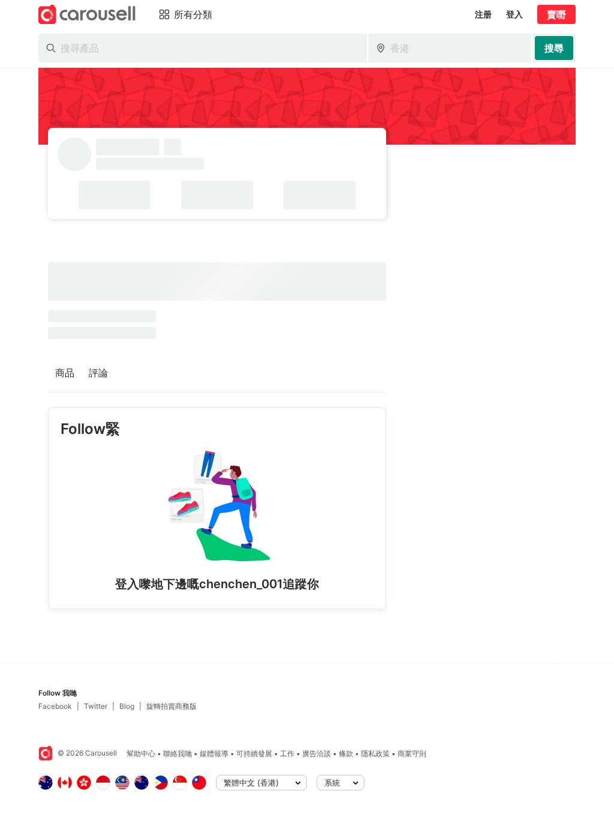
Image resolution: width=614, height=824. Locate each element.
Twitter (95, 706)
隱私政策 (375, 753)
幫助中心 (141, 753)
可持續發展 (254, 753)
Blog (126, 706)
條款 (346, 753)
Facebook (55, 706)
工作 (287, 753)
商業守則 (412, 753)
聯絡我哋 (177, 753)
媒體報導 (214, 753)
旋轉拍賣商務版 (171, 706)
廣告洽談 (316, 753)
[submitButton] (554, 48)
